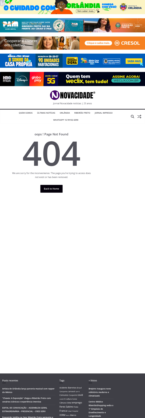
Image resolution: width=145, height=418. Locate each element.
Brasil (79, 388)
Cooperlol (73, 395)
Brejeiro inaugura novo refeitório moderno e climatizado (100, 392)
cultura (69, 399)
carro (77, 391)
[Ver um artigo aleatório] (139, 116)
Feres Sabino (66, 406)
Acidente (63, 387)
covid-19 (62, 399)
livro (68, 415)
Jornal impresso (104, 112)
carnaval (71, 391)
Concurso (63, 395)
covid (80, 394)
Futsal (69, 411)
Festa (76, 407)
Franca (63, 410)
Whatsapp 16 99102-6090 (65, 120)
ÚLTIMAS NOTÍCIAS (46, 112)
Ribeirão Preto (82, 112)
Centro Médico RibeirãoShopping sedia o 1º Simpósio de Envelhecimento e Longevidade (101, 408)
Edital (69, 402)
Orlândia (65, 112)
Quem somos (26, 112)
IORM (62, 415)
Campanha (63, 391)
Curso (74, 399)
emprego (77, 402)
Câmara (62, 402)
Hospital (75, 411)
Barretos (72, 387)
